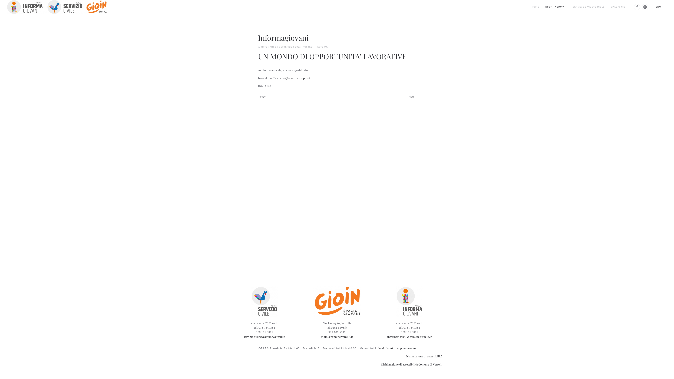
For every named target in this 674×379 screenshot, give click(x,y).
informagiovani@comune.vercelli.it (409, 337)
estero (322, 47)
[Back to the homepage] (57, 7)
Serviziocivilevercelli (589, 7)
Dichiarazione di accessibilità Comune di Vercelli (411, 364)
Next (411, 97)
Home (535, 7)
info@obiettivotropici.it (295, 78)
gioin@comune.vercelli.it (337, 337)
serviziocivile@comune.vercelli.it (264, 337)
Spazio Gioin (620, 7)
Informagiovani (555, 7)
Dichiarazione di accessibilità (424, 356)
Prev (263, 97)
